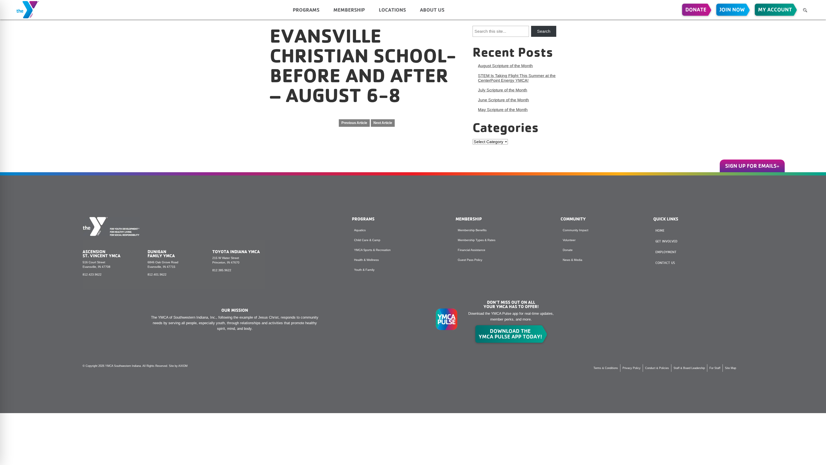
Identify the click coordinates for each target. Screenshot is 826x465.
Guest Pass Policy (470, 260)
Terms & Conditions (605, 368)
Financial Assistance (471, 250)
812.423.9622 (92, 274)
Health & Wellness (366, 260)
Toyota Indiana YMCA (236, 251)
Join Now (732, 9)
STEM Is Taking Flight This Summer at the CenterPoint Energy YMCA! (517, 78)
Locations (392, 9)
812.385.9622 (221, 270)
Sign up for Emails (751, 166)
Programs (306, 9)
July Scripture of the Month (502, 90)
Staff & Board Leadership (689, 368)
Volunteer (569, 240)
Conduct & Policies (657, 368)
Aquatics (360, 230)
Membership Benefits (472, 230)
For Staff (714, 368)
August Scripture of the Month (505, 66)
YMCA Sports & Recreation (372, 250)
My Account (775, 9)
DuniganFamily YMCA (161, 254)
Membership (349, 9)
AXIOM (183, 365)
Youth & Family (364, 269)
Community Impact (575, 230)
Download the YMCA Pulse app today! (510, 334)
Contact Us (665, 263)
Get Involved (666, 241)
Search (543, 31)
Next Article (382, 123)
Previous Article (354, 123)
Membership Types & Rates (476, 240)
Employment (666, 252)
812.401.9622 (157, 274)
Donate (695, 9)
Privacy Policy (632, 368)
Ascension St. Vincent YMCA (101, 254)
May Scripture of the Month (503, 109)
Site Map (730, 368)
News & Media (572, 260)
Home (659, 230)
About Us (432, 9)
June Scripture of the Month (503, 100)
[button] (805, 10)
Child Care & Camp (367, 240)
